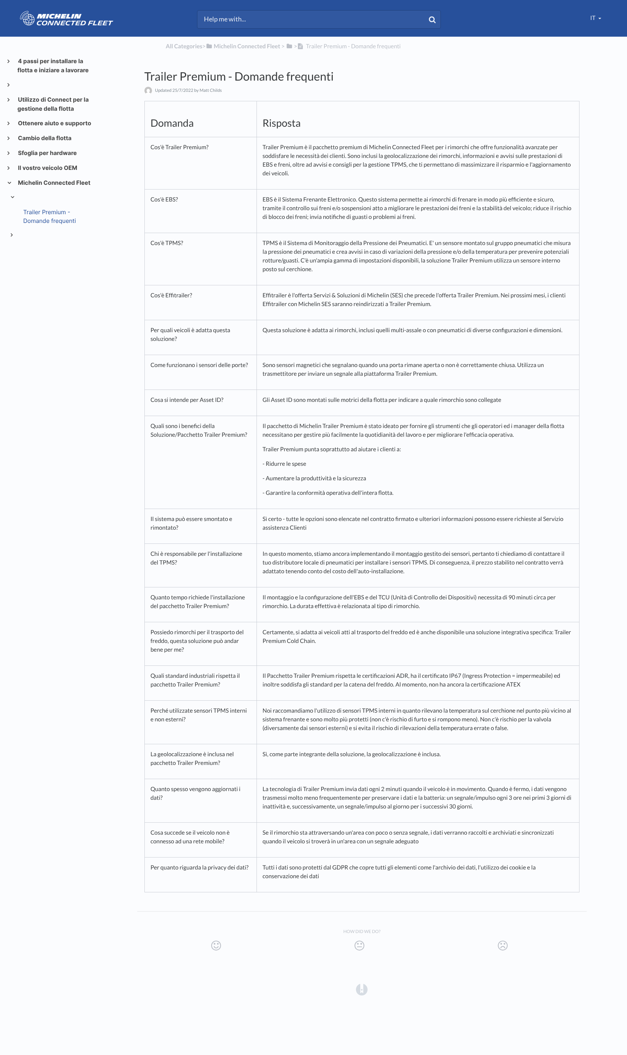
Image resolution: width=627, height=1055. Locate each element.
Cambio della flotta (44, 138)
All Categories (184, 46)
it (593, 18)
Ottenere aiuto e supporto (54, 123)
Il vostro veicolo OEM (47, 167)
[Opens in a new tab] (362, 989)
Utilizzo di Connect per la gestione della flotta (53, 104)
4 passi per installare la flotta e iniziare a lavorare (53, 65)
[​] (290, 46)
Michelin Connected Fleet (53, 182)
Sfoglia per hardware (47, 152)
